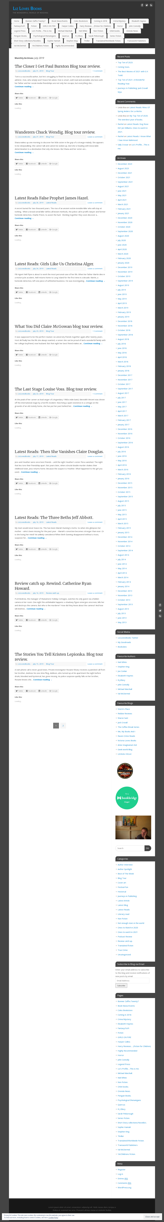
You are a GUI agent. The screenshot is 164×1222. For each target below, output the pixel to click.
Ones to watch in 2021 (128, 932)
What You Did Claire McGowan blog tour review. (59, 326)
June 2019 (122, 294)
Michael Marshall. (65, 31)
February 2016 (124, 474)
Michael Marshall (125, 689)
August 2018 (123, 339)
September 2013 (125, 604)
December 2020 (125, 218)
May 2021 (122, 195)
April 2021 (122, 200)
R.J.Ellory (121, 680)
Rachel (121, 124)
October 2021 (124, 177)
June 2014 (122, 564)
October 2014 (124, 546)
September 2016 (125, 442)
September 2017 (125, 388)
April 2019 (122, 303)
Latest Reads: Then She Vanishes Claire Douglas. (59, 451)
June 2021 (122, 191)
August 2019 (123, 285)
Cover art (122, 882)
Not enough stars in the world (131, 923)
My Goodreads (124, 642)
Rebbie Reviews (125, 713)
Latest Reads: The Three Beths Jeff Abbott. (54, 517)
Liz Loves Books (27, 8)
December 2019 (125, 267)
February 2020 (124, 258)
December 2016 (125, 429)
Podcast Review (125, 936)
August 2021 (123, 186)
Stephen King (72, 41)
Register (121, 1169)
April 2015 (122, 519)
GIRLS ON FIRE (49, 26)
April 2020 (122, 249)
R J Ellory (79, 36)
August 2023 (123, 168)
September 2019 (125, 280)
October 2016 (124, 438)
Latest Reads (51, 202)
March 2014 (123, 577)
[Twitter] (147, 5)
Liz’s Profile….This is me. (42, 31)
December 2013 (125, 591)
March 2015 (123, 523)
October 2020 (124, 226)
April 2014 (122, 573)
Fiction (34, 26)
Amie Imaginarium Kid (127, 745)
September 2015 (125, 496)
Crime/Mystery (119, 21)
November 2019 (125, 271)
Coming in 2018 (100, 21)
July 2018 (122, 343)
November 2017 (125, 379)
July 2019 (122, 289)
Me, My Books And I (126, 731)
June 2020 (122, 244)
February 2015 (124, 528)
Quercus (65, 36)
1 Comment (97, 71)
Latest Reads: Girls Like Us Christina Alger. (54, 263)
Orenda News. (132, 31)
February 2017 (124, 420)
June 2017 (122, 402)
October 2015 (124, 492)
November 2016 (125, 433)
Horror (120, 26)
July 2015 (122, 505)
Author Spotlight (125, 869)
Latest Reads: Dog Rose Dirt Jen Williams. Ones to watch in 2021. (133, 128)
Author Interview (125, 864)
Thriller (87, 41)
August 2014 (123, 555)
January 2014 (123, 586)
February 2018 (124, 366)
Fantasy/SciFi (19, 26)
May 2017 (122, 406)
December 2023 (125, 164)
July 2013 (122, 613)
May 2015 (122, 514)
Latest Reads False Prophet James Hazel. (52, 198)
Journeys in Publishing (127, 896)
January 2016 (123, 478)
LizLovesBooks (24, 71)
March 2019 (123, 307)
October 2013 (124, 600)
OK (147, 848)
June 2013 (122, 618)
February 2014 (124, 582)
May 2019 (122, 298)
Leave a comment (95, 137)
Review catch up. (52, 593)
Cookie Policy (53, 1217)
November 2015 (125, 487)
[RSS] (151, 5)
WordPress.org (124, 1187)
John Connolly (134, 26)
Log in (120, 1174)
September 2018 (125, 334)
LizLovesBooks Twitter (128, 637)
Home (16, 21)
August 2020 (123, 235)
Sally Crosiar (123, 144)
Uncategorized (124, 954)
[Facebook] (142, 5)
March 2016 (123, 469)
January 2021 (123, 213)
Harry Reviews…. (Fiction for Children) (95, 26)
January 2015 (123, 532)
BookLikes (122, 646)
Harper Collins (68, 26)
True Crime (123, 950)
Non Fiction (122, 918)
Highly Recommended (64, 45)
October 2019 (124, 276)
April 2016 (122, 465)
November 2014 (125, 541)
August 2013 (123, 609)
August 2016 (123, 447)
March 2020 (123, 253)
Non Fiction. (98, 31)
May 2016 (122, 460)
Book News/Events (60, 21)
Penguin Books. (20, 36)
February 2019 (124, 312)
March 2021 (123, 204)
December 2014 (125, 537)
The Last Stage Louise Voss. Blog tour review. (56, 389)
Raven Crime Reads (126, 736)
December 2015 (125, 483)
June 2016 (122, 456)
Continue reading (24, 86)
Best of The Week (126, 873)
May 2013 (122, 622)
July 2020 (122, 240)
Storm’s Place (124, 709)
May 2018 (122, 352)
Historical (122, 891)
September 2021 (125, 182)
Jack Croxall (122, 722)
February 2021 (124, 209)
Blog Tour (50, 71)
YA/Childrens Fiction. (40, 45)
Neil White (83, 31)
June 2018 (122, 348)
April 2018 (122, 357)
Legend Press (19, 31)
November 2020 (125, 222)
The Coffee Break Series (128, 727)
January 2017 (123, 424)
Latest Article (124, 900)
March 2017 (123, 415)
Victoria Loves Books (127, 740)
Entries (123, 1178)
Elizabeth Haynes (139, 21)
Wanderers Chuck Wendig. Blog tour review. (55, 132)
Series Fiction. (115, 36)
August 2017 (123, 393)
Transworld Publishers (136, 41)
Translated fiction (125, 945)
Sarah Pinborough (96, 36)
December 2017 (125, 375)
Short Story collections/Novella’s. (27, 41)
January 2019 (123, 316)
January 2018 (123, 370)
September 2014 (125, 550)
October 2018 (124, 330)
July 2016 (122, 451)
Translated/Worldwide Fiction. (108, 41)
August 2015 (123, 501)
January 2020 (123, 262)
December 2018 (125, 321)
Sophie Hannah (53, 41)
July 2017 (122, 397)
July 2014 (122, 559)
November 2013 (125, 595)
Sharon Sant (123, 718)
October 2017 (124, 384)
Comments (124, 1183)
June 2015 (122, 510)
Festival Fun (123, 887)
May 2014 (122, 568)
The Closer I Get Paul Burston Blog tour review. (57, 66)
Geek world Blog (125, 749)
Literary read (123, 914)
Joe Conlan (122, 671)
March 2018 (123, 361)
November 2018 (125, 325)
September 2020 (125, 231)
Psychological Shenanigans (44, 36)
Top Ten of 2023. (125, 62)
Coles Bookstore (81, 21)
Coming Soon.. (124, 67)
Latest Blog (123, 905)
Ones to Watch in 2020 (128, 927)
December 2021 (125, 173)
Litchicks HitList (124, 754)
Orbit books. (115, 31)
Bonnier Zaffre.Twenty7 (35, 21)
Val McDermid (20, 45)
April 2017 (122, 411)
